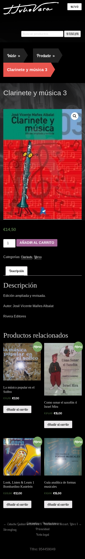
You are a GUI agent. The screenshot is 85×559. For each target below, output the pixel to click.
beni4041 (39, 101)
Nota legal (42, 534)
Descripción (16, 271)
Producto (46, 55)
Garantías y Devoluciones (43, 523)
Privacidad (42, 529)
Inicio (13, 55)
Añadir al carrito (37, 242)
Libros (37, 257)
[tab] (16, 270)
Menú (74, 7)
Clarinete (26, 257)
